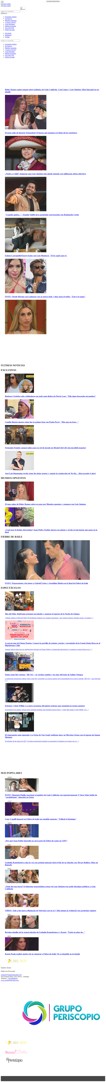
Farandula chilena (11, 17)
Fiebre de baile (10, 30)
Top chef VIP (9, 28)
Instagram (8, 35)
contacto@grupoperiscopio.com (11, 975)
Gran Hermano (10, 24)
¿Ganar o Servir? (10, 22)
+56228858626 (12, 978)
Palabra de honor (10, 26)
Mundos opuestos (10, 20)
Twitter (7, 37)
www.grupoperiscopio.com (10, 980)
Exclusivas (8, 19)
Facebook (8, 33)
